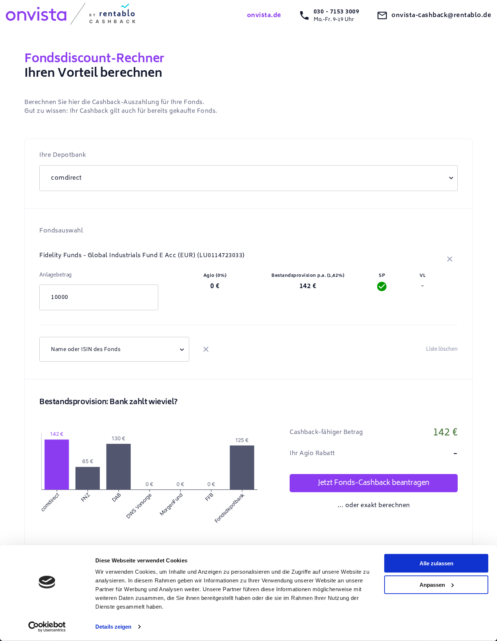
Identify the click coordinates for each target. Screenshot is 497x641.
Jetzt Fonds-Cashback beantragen (373, 482)
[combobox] (114, 349)
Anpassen (432, 584)
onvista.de (264, 15)
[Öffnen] (182, 349)
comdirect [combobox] (66, 178)
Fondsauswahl (61, 231)
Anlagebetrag (55, 275)
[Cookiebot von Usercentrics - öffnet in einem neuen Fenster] (47, 626)
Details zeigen (113, 627)
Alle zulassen (436, 563)
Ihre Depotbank (62, 155)
